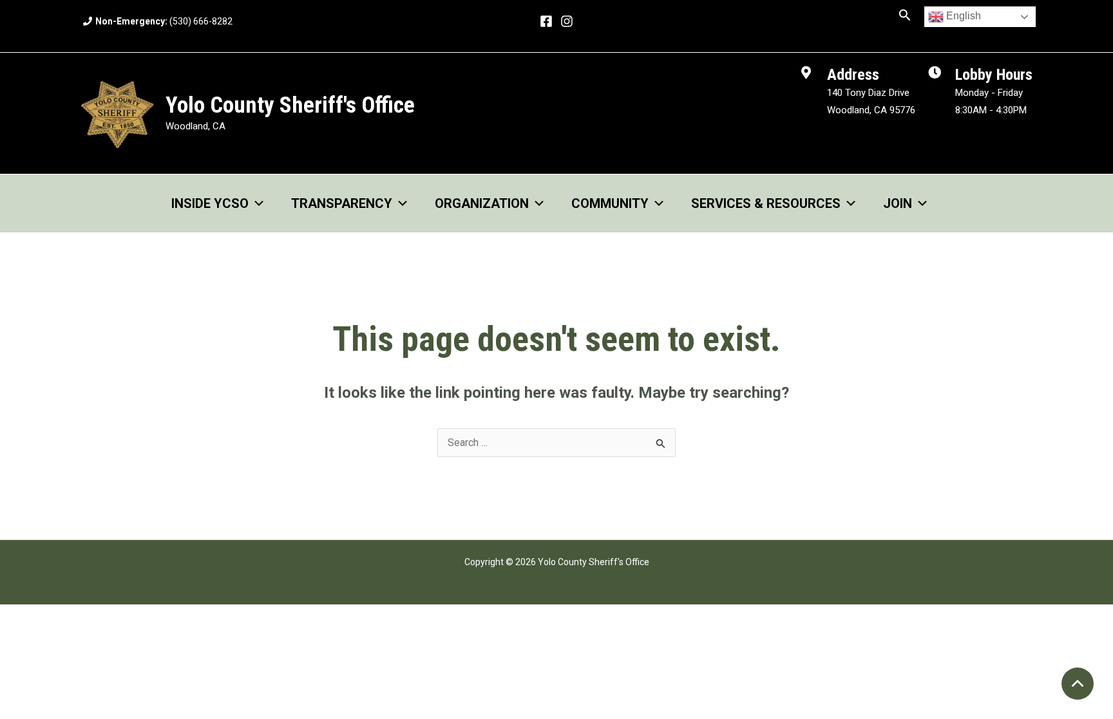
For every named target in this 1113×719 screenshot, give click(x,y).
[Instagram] (566, 21)
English (962, 15)
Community (610, 203)
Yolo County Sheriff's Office (290, 105)
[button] (905, 15)
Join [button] (897, 203)
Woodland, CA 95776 (871, 110)
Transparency (341, 203)
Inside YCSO (210, 203)
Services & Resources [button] (766, 203)
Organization (482, 203)
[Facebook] (546, 21)
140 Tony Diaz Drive (868, 92)
